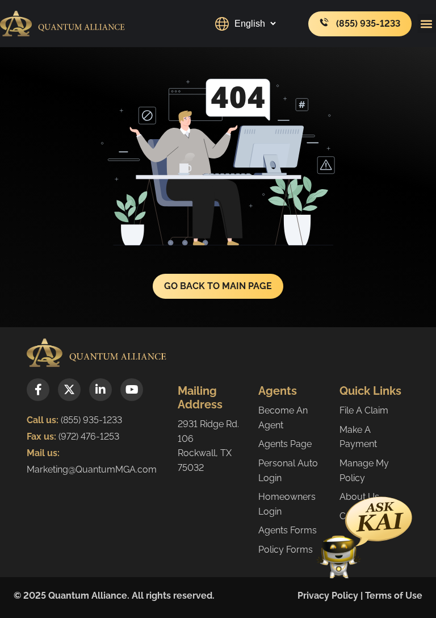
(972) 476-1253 (87, 436)
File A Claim (363, 410)
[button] (426, 23)
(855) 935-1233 (91, 420)
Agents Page (285, 444)
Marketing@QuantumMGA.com (92, 469)
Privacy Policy (327, 595)
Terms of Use (393, 595)
